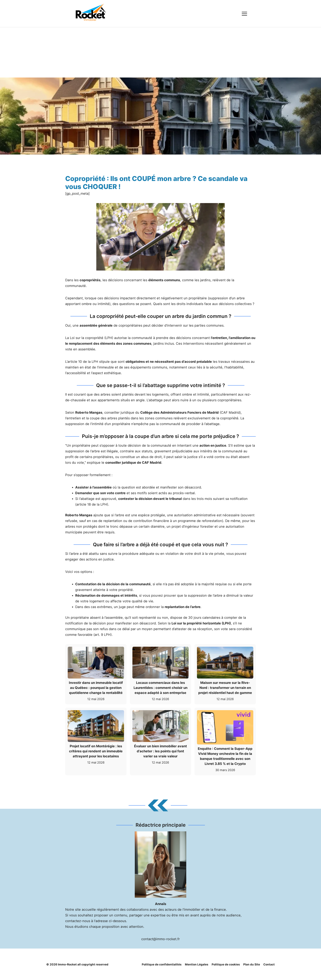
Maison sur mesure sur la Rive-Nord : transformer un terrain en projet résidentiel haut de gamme (225, 688)
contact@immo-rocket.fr (160, 939)
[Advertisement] (160, 52)
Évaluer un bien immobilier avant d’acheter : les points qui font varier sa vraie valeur (160, 751)
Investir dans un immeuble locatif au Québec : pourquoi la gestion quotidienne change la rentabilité (96, 688)
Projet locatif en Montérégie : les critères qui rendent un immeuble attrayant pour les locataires (96, 751)
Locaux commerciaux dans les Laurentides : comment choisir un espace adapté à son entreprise (160, 688)
